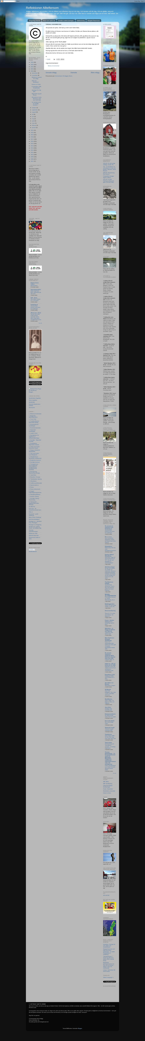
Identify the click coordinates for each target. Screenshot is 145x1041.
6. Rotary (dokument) (34, 489)
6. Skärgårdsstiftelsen (34, 494)
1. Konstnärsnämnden (35, 428)
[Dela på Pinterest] (63, 59)
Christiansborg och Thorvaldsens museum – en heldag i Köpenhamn (110, 746)
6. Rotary (31, 487)
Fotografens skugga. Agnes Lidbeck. (108, 177)
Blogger (80, 1028)
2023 (32, 69)
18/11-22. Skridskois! (35, 81)
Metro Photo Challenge (35, 517)
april (33, 121)
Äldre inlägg (95, 72)
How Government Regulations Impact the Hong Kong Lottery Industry (110, 540)
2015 (32, 143)
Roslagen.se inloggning (35, 524)
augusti (34, 112)
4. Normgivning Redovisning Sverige (34, 472)
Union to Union (107, 793)
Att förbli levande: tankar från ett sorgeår (110, 716)
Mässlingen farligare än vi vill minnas (35, 299)
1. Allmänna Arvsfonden (35, 413)
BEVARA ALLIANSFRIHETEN (110, 595)
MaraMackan (108, 699)
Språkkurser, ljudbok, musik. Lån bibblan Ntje (35, 527)
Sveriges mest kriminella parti (108, 709)
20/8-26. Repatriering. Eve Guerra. (109, 173)
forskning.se (34, 304)
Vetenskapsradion (36, 289)
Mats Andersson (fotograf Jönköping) (109, 639)
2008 (32, 159)
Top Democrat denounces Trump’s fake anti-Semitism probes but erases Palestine (109, 587)
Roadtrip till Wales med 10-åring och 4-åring (110, 677)
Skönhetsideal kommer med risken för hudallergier (35, 307)
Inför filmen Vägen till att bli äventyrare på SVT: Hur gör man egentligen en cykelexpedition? (110, 560)
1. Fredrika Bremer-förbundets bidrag (34, 422)
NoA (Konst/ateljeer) (34, 519)
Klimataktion (108, 546)
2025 (32, 64)
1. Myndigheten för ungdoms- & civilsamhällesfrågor (34, 437)
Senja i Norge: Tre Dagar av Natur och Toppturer (109, 702)
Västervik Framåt (109, 727)
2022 (32, 71)
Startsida (73, 72)
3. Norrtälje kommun (34, 462)
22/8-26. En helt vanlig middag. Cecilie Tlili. (109, 164)
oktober (34, 107)
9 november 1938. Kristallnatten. (36, 87)
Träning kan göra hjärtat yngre (109, 633)
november (35, 75)
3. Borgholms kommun (35, 460)
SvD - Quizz (34, 297)
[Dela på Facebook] (62, 59)
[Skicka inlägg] (54, 59)
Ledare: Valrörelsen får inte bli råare (109, 970)
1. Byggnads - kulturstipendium (33, 416)
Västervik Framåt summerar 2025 (109, 729)
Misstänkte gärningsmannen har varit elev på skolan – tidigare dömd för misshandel (108, 965)
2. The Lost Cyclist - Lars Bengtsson (34, 454)
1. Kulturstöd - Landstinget (32, 430)
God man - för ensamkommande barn (35, 509)
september (35, 110)
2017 (32, 139)
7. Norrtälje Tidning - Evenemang (34, 499)
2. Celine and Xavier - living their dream (34, 447)
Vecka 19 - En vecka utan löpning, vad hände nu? (110, 615)
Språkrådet (32, 402)
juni (33, 116)
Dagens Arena (35, 282)
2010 (32, 154)
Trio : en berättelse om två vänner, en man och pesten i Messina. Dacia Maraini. (109, 168)
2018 (32, 137)
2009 (32, 156)
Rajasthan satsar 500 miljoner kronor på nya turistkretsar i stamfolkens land (110, 668)
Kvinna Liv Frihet (36, 84)
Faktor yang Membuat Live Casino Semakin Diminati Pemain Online (110, 767)
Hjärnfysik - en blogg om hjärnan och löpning (110, 630)
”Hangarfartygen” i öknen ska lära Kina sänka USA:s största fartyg (108, 958)
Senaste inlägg (51, 72)
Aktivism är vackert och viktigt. (37, 78)
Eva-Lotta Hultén (110, 720)
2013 (32, 148)
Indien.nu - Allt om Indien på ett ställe (110, 664)
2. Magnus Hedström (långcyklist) (34, 450)
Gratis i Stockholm (108, 789)
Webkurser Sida (33, 533)
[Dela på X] (60, 59)
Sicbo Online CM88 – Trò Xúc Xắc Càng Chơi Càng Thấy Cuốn (110, 737)
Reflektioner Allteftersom (42, 7)
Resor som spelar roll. (49, 20)
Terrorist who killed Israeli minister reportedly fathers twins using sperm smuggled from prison (36, 317)
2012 (32, 150)
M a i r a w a (108, 536)
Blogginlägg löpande (34, 20)
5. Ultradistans (33, 481)
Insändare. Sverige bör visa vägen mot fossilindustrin (109, 946)
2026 (32, 62)
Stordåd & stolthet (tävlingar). (66, 20)
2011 (32, 152)
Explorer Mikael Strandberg (109, 555)
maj (33, 118)
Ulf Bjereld (108, 689)
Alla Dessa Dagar (110, 567)
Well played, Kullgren (110, 685)
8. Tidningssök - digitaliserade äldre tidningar (34, 503)
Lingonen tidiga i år (109, 659)
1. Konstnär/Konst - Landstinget (34, 425)
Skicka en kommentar (53, 65)
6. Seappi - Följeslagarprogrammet (35, 492)
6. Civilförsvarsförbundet (35, 483)
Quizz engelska (33, 400)
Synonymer (32, 407)
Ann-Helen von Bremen (109, 683)
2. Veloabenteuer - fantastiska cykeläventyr (35, 457)
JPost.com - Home (36, 312)
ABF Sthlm (106, 781)
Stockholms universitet (109, 791)
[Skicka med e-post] (57, 59)
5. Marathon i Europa (34, 477)
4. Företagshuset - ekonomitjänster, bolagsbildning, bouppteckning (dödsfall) (34, 467)
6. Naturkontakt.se (34, 485)
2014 (32, 145)
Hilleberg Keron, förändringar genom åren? (109, 623)
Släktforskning (81, 20)
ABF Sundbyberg (107, 783)
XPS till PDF (106, 895)
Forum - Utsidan (109, 620)
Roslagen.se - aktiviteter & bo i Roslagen (35, 522)
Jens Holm (108, 707)
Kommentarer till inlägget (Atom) (63, 76)
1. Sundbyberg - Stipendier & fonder (34, 444)
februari (34, 125)
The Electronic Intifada (109, 582)
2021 (32, 130)
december (35, 73)
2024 (32, 66)
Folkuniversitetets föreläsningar (107, 786)
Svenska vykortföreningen (33, 530)
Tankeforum (108, 734)
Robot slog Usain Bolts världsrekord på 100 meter (36, 292)
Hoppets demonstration (34, 285)
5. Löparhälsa (32, 475)
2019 (32, 134)
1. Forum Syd (32, 419)
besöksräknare (33, 551)
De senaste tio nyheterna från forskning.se (109, 527)
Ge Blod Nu (32, 506)
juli (33, 114)
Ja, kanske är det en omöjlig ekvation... (36, 104)
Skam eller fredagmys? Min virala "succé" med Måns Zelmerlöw (110, 693)
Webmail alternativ (34, 535)
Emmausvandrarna (110, 714)
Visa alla (40, 323)
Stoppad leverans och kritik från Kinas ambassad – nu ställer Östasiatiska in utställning (109, 951)
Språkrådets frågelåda (35, 398)
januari (34, 127)
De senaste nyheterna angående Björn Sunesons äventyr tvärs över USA (110, 655)
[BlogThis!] (59, 59)
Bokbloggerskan (109, 604)
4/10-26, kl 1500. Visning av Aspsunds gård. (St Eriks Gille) (108, 181)
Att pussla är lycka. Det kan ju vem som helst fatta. (37, 99)
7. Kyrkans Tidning (34, 496)
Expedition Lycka (110, 674)
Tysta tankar (108, 742)
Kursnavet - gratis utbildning (33, 514)
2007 (32, 161)
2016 (32, 141)
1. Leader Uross (33, 433)
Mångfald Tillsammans (94, 20)
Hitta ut (31, 512)
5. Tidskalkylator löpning (35, 479)
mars (33, 123)
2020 (32, 132)
